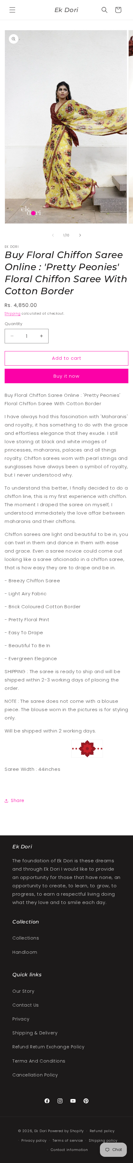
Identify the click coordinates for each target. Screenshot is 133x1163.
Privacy (20, 1019)
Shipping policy (103, 1140)
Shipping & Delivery (35, 1033)
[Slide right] (80, 235)
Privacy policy (34, 1140)
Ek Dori (40, 1130)
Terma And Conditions (39, 1061)
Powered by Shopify (66, 1130)
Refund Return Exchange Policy (48, 1047)
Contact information (69, 1149)
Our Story (23, 991)
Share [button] (17, 800)
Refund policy (102, 1130)
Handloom (24, 952)
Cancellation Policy (35, 1075)
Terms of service (68, 1140)
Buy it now (66, 376)
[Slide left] (53, 235)
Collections (25, 938)
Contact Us (25, 1005)
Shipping (13, 313)
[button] (12, 10)
